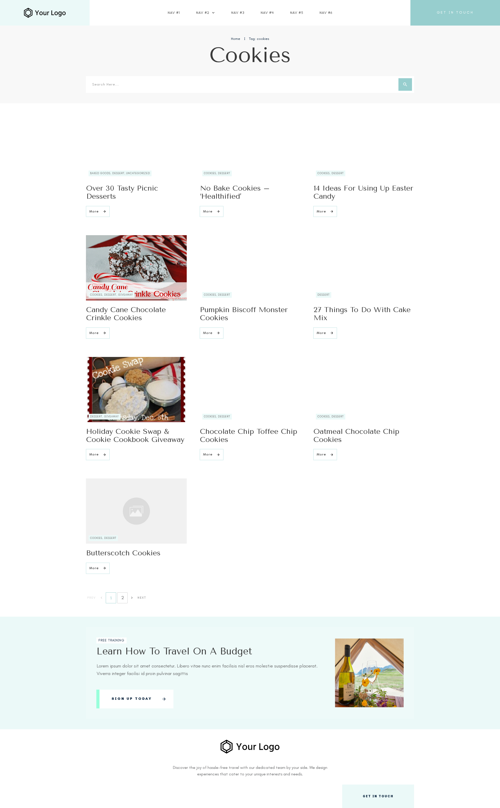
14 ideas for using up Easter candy (363, 192)
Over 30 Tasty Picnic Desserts (122, 192)
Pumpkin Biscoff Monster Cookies (244, 313)
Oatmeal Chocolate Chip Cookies (356, 435)
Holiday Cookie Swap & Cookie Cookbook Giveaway (135, 435)
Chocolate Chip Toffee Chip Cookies (248, 435)
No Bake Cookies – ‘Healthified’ (235, 192)
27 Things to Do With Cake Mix (362, 313)
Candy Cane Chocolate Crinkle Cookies (126, 313)
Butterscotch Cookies (123, 553)
